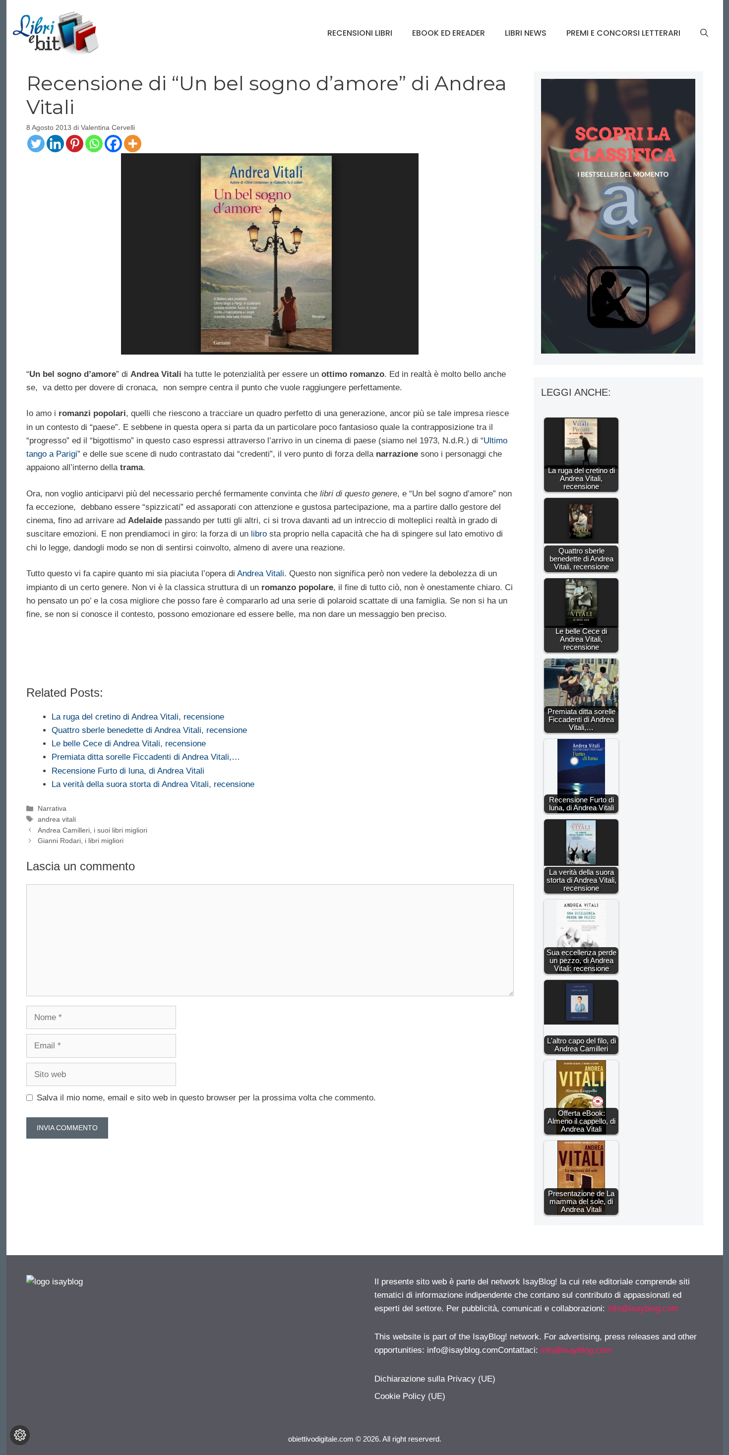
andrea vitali (57, 819)
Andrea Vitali (260, 573)
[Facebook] (113, 143)
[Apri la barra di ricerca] (704, 33)
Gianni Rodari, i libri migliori (80, 841)
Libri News (526, 33)
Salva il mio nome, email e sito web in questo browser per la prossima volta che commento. (206, 1097)
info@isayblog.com (643, 1308)
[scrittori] (618, 351)
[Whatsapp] (94, 143)
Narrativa (52, 808)
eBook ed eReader (448, 33)
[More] (132, 143)
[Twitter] (36, 143)
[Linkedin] (55, 143)
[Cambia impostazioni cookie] (20, 1435)
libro (259, 534)
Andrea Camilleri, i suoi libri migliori (92, 830)
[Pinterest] (74, 143)
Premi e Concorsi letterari (623, 33)
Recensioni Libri (359, 33)
